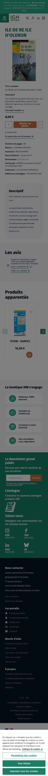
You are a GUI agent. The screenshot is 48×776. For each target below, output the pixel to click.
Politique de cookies (31, 749)
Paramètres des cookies (24, 755)
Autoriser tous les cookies (24, 771)
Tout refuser (24, 763)
